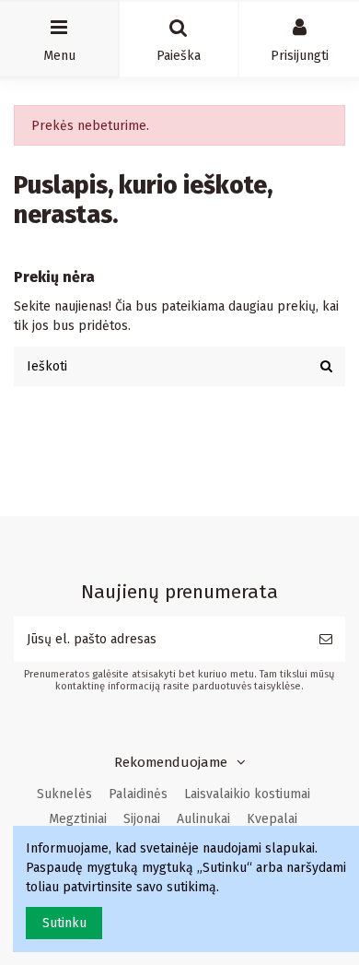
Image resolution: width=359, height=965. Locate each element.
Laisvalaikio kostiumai (247, 794)
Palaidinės (138, 794)
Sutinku (64, 923)
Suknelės (64, 794)
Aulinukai (203, 819)
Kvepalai (272, 819)
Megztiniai (78, 819)
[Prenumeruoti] (326, 639)
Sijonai (141, 819)
